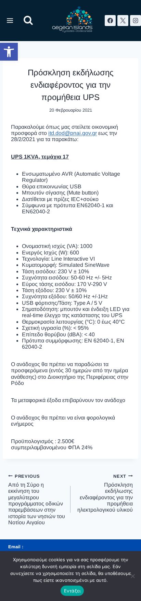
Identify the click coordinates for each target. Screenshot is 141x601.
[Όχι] (132, 576)
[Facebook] (110, 20)
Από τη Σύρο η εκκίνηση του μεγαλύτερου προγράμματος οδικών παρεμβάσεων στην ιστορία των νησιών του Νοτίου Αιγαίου (36, 499)
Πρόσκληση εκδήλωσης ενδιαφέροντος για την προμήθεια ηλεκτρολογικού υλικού (105, 493)
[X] (122, 20)
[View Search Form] (28, 21)
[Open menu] (10, 20)
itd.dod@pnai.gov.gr (72, 133)
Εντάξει (72, 590)
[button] (9, 52)
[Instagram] (135, 20)
